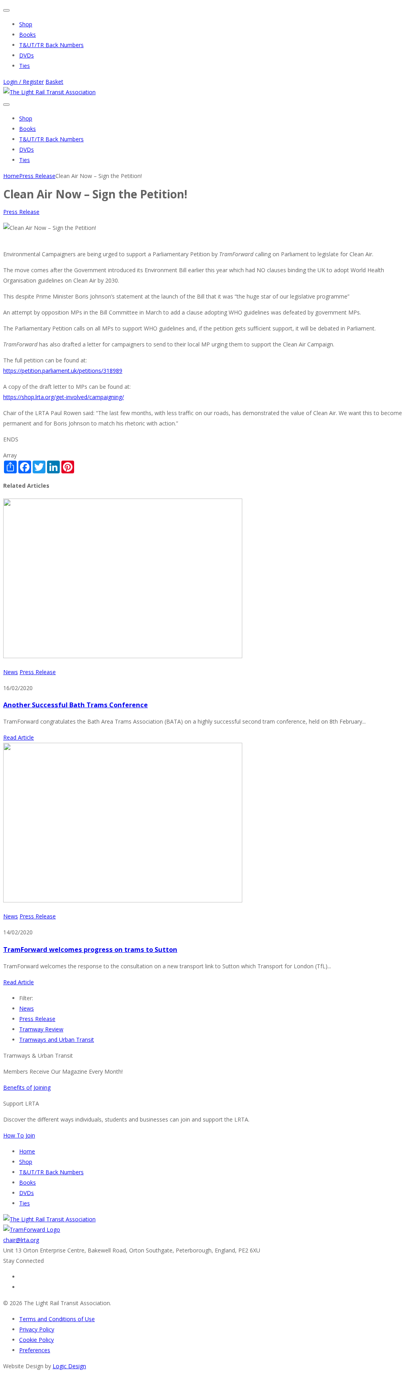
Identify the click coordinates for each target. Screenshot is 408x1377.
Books (27, 34)
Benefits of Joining (27, 1087)
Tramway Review (41, 1029)
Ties (24, 65)
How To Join (19, 1135)
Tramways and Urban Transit (56, 1039)
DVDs (26, 55)
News (10, 672)
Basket (54, 81)
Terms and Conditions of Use (57, 1319)
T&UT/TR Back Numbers (51, 45)
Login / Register (23, 81)
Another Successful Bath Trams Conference (75, 704)
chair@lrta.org (21, 1240)
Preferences (34, 1350)
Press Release (21, 212)
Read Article (18, 737)
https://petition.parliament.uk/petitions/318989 (62, 370)
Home (27, 1151)
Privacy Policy (36, 1329)
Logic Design (69, 1366)
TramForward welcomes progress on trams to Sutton (90, 949)
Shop (25, 24)
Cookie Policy (36, 1339)
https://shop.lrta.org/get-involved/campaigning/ (63, 397)
